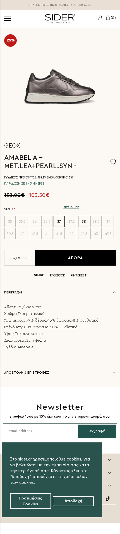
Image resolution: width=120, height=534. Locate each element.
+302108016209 (80, 5)
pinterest (79, 275)
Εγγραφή (97, 431)
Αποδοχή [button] (73, 501)
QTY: (16, 257)
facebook (57, 275)
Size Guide (71, 207)
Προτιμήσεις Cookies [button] (30, 501)
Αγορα (75, 258)
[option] (60, 83)
